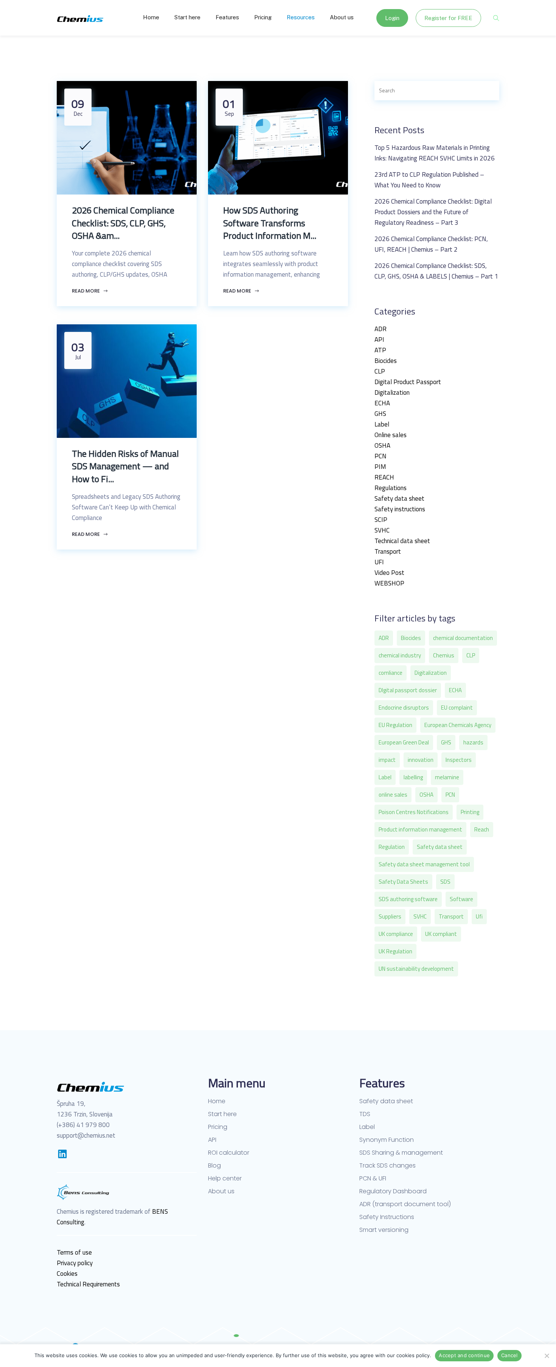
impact (387, 759)
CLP (379, 371)
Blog (214, 1165)
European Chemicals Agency (457, 725)
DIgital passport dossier (408, 690)
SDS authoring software (408, 899)
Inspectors (459, 759)
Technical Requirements (88, 1284)
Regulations (390, 488)
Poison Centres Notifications (414, 812)
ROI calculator (228, 1153)
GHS (380, 414)
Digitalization (392, 392)
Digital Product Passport (407, 382)
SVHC (382, 530)
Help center (225, 1178)
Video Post (389, 573)
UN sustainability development (416, 968)
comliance (390, 672)
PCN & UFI (372, 1178)
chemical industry (400, 655)
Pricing (263, 17)
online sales (393, 794)
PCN (380, 456)
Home (151, 17)
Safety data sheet (399, 498)
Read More (86, 290)
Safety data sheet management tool (424, 864)
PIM (380, 467)
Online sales (390, 435)
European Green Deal (404, 742)
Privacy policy (75, 1263)
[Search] (485, 90)
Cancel (509, 1355)
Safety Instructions (386, 1217)
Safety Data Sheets (403, 881)
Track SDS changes (387, 1165)
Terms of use (74, 1252)
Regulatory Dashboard (393, 1191)
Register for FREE (448, 18)
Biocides (385, 361)
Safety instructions (399, 509)
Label (381, 424)
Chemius (443, 655)
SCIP (380, 520)
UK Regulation (395, 951)
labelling (413, 777)
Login (392, 18)
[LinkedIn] (62, 1154)
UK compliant (441, 933)
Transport (387, 551)
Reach (481, 829)
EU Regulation (395, 725)
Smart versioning (383, 1230)
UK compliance (396, 933)
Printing (470, 812)
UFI (379, 562)
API (379, 339)
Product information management (420, 829)
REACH (384, 477)
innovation (420, 759)
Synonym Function (386, 1140)
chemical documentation (463, 638)
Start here (187, 17)
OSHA (382, 445)
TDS (364, 1114)
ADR (380, 329)
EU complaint (457, 707)
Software (461, 899)
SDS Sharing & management (401, 1153)
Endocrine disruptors (404, 707)
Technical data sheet (402, 541)
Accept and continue (464, 1355)
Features (227, 17)
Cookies (67, 1273)
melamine (447, 777)
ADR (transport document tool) (405, 1204)
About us (342, 17)
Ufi (479, 916)
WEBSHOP (389, 583)
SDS (445, 881)
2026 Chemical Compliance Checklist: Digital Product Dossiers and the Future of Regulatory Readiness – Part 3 (433, 211)
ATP (380, 350)
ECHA (382, 403)
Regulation (392, 846)
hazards (473, 742)
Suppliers (390, 916)
